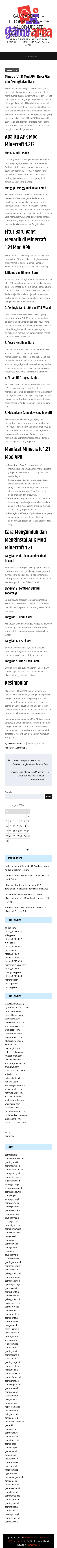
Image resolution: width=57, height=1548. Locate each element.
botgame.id (10, 1455)
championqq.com (13, 972)
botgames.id (11, 1403)
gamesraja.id (11, 1195)
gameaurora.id (12, 1306)
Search (8, 792)
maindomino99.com (14, 957)
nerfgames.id (11, 1399)
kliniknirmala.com (13, 1089)
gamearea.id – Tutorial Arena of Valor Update (28, 21)
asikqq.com (10, 928)
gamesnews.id (12, 1295)
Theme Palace (33, 1544)
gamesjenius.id (12, 1206)
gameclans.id (11, 1432)
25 (10, 836)
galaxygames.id (12, 1299)
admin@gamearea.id (16, 743)
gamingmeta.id (12, 1366)
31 (7, 841)
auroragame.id (12, 1321)
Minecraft (11, 70)
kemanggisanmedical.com (17, 1085)
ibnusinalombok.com (15, 1111)
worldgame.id (11, 1340)
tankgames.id (11, 1418)
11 (10, 826)
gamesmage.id (12, 1388)
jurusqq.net (10, 942)
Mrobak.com (11, 1044)
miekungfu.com (12, 1048)
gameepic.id (11, 1451)
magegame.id (11, 1469)
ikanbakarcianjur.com (15, 1070)
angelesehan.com (13, 1037)
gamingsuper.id (12, 1518)
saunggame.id (11, 1254)
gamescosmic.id (12, 1288)
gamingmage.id (12, 1362)
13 (17, 826)
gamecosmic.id (12, 1310)
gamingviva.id (11, 1521)
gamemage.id (11, 1447)
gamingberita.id (12, 1266)
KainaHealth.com (13, 1096)
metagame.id (11, 1458)
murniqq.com (11, 983)
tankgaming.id (12, 1484)
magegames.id (12, 1410)
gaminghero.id (12, 1499)
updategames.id (12, 1303)
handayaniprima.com (15, 1022)
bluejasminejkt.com (14, 1041)
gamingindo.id (11, 1507)
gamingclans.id (12, 1355)
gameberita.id (11, 1317)
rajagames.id (11, 1236)
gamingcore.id (12, 1503)
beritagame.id (11, 1336)
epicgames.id (11, 1414)
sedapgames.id (12, 1221)
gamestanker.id (12, 1488)
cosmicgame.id (12, 1329)
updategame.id (12, 1332)
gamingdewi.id (12, 1162)
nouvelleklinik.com (14, 1092)
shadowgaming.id (13, 1188)
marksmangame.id (14, 1477)
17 (7, 831)
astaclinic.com (12, 1107)
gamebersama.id (13, 1229)
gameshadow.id (12, 1232)
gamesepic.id (11, 1392)
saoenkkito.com (12, 1018)
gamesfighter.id (12, 1384)
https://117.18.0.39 (13, 939)
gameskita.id (11, 1154)
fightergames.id (12, 1406)
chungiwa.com (12, 1067)
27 (17, 836)
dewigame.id (11, 1251)
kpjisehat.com (11, 1074)
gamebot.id (10, 1444)
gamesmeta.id (12, 1381)
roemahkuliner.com (14, 1015)
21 (21, 831)
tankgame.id (11, 1481)
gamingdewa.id (12, 1166)
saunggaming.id (12, 1184)
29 (25, 836)
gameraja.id (10, 1240)
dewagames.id (12, 1214)
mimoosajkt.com (13, 1059)
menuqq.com (11, 987)
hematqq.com (11, 979)
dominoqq (9, 1136)
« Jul (27, 849)
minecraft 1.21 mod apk (16, 747)
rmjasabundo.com (13, 1055)
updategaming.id (13, 1284)
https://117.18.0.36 (13, 931)
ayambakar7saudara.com (17, 1007)
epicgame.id (11, 1466)
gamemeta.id (11, 1436)
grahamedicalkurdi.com (16, 1115)
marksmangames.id (14, 1421)
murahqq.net (11, 950)
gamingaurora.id (13, 1262)
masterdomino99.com (15, 965)
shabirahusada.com (14, 1100)
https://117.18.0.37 (13, 968)
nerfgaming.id (11, 1369)
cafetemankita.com (14, 1052)
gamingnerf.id (11, 1347)
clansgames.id (11, 1395)
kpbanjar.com (11, 1081)
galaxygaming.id (13, 1273)
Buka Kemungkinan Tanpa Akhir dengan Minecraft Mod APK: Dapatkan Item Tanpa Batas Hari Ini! (28, 898)
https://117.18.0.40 (13, 976)
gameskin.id (10, 1425)
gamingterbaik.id (13, 1177)
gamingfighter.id (13, 1377)
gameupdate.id (12, 1314)
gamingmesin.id (12, 1495)
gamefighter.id (12, 1440)
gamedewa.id (11, 1243)
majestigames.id (12, 1225)
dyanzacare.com (13, 1118)
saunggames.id (12, 1217)
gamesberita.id (12, 1292)
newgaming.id (11, 1269)
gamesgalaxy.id (12, 1280)
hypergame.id (11, 1473)
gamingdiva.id (11, 1510)
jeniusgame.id (11, 1343)
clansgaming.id (12, 1358)
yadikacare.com (12, 1104)
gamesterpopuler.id (14, 1158)
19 (14, 831)
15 (25, 826)
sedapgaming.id (12, 1199)
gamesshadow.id (13, 1191)
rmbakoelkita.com (13, 1033)
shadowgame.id (12, 1258)
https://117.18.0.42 (13, 946)
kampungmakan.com (15, 1026)
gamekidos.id (11, 1492)
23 (28, 831)
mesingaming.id (12, 1514)
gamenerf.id (10, 1429)
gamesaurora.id (12, 1277)
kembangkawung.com (15, 1063)
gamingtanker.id (12, 1373)
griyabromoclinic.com (15, 1122)
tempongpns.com (13, 1011)
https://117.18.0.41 (13, 953)
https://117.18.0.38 (13, 961)
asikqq (8, 1132)
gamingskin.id (11, 1351)
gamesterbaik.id (12, 1210)
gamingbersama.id (14, 1169)
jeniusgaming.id (12, 1180)
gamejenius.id (11, 1247)
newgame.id (11, 1325)
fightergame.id (12, 1462)
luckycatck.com (12, 1029)
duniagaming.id (12, 1173)
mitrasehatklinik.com (15, 1078)
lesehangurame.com (14, 1004)
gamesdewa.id (12, 1203)
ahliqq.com (10, 935)
